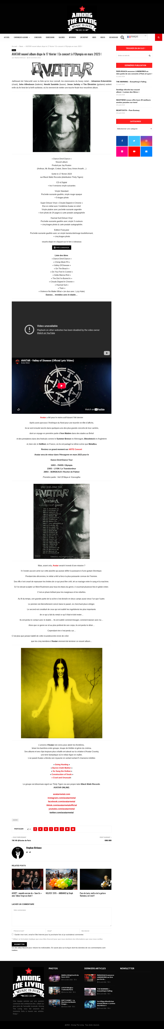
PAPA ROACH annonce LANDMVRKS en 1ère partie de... (105, 977)
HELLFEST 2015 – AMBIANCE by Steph (59, 893)
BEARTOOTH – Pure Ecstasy (128, 110)
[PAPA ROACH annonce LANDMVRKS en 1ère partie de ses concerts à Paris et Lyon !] (90, 978)
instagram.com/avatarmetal (62, 798)
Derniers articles (95, 968)
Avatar (56, 566)
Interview (72, 37)
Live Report (84, 37)
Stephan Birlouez (20, 58)
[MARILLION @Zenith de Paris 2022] (54, 978)
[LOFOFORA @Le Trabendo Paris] (54, 990)
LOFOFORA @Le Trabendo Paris (67, 989)
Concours (38, 37)
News (94, 37)
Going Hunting (61, 765)
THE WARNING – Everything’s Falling (131, 82)
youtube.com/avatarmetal (62, 809)
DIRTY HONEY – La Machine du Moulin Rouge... (68, 1002)
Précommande (62, 248)
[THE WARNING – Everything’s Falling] (90, 992)
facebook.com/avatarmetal (61, 801)
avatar (15, 820)
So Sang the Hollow (62, 771)
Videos (102, 37)
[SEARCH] (149, 55)
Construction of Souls (62, 774)
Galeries (62, 37)
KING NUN (108, 840)
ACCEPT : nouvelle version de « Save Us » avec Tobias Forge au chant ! (27, 894)
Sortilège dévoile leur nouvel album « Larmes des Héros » (106, 1003)
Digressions (50, 37)
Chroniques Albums (21, 37)
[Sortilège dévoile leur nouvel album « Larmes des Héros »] (90, 1004)
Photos (53, 968)
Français (134, 36)
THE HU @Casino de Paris (21, 840)
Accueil (6, 37)
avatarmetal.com (61, 794)
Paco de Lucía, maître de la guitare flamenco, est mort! (93, 894)
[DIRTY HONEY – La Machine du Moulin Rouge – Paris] (54, 1003)
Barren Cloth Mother (61, 768)
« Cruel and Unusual (61, 778)
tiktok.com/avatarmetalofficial (61, 805)
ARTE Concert (75, 449)
